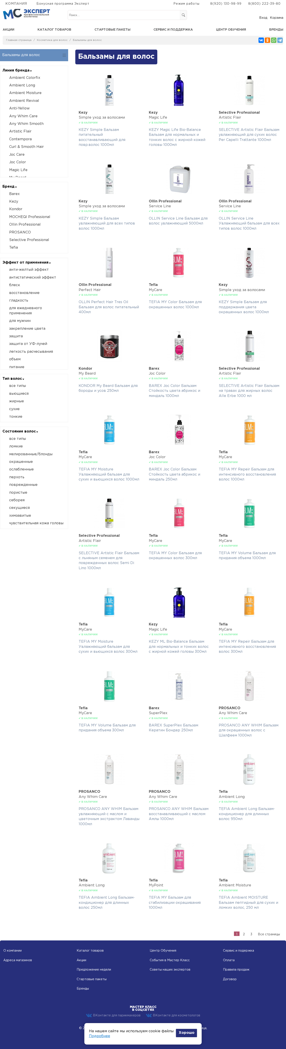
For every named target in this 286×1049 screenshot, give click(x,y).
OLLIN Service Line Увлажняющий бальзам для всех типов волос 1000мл (249, 223)
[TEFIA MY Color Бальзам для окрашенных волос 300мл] (179, 528)
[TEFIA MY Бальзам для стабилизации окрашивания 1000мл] (179, 872)
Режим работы (186, 3)
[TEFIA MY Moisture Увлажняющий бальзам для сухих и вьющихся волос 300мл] (109, 616)
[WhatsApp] (273, 40)
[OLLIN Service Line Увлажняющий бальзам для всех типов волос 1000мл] (249, 193)
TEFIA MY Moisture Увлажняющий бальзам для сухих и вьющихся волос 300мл (108, 646)
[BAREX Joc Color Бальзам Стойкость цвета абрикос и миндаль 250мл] (179, 444)
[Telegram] (280, 40)
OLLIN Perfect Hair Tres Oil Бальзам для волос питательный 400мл (109, 307)
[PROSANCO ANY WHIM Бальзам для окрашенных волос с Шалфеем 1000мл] (249, 700)
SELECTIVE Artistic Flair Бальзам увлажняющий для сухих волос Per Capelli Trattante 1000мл (249, 135)
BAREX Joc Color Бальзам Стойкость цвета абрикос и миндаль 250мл (174, 474)
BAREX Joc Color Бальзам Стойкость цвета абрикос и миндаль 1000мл (174, 391)
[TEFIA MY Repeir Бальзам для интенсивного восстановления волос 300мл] (249, 616)
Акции (8, 29)
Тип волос (12, 378)
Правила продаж (236, 969)
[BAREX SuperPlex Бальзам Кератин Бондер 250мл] (179, 700)
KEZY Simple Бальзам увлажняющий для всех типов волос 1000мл (107, 223)
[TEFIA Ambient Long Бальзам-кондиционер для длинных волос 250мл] (109, 872)
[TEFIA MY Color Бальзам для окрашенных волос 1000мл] (179, 277)
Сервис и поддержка (173, 29)
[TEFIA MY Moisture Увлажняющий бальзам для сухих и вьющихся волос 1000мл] (109, 444)
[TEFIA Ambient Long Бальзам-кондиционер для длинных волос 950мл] (249, 784)
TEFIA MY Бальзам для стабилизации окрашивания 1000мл (175, 902)
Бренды (276, 29)
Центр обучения (231, 29)
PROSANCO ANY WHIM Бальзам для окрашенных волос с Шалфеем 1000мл (248, 730)
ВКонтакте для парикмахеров (117, 1015)
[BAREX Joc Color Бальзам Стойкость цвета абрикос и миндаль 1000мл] (179, 361)
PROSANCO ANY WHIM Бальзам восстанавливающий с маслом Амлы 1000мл (178, 814)
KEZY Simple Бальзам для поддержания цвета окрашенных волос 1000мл (244, 307)
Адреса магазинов (17, 960)
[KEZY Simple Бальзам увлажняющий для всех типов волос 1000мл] (109, 193)
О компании (12, 950)
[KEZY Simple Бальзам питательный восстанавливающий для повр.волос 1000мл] (109, 105)
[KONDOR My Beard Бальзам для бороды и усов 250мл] (109, 361)
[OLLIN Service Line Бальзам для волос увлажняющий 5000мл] (179, 193)
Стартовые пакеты (112, 29)
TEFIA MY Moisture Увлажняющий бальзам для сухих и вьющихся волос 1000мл (109, 474)
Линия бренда (15, 70)
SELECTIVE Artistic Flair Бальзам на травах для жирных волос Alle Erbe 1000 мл (249, 391)
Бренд (8, 186)
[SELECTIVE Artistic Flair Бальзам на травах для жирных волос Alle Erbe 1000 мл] (249, 361)
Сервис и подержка (238, 950)
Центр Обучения (163, 950)
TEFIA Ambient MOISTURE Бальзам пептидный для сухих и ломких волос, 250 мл (248, 902)
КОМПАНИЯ (16, 3)
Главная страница (19, 40)
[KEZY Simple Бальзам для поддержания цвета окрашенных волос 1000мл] (249, 277)
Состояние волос (19, 431)
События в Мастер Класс (170, 960)
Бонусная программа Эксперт (62, 3)
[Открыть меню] (64, 55)
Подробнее (99, 1036)
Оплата (229, 960)
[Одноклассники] (267, 40)
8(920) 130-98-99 (226, 3)
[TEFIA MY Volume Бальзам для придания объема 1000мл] (249, 528)
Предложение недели (94, 969)
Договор (230, 979)
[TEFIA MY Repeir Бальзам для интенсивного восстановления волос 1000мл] (249, 444)
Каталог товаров (54, 29)
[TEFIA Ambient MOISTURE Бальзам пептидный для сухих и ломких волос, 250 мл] (249, 872)
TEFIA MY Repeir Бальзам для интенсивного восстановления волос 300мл (247, 646)
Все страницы (269, 934)
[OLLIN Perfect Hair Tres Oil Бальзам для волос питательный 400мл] (109, 277)
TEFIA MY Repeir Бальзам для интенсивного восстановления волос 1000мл (247, 474)
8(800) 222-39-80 (264, 3)
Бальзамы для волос (87, 40)
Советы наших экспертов (170, 969)
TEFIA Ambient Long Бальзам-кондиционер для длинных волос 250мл (107, 902)
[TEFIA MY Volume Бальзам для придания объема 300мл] (109, 700)
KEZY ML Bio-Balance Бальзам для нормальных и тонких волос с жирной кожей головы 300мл (179, 646)
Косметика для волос (52, 40)
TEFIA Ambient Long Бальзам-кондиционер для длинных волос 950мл (247, 814)
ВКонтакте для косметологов (176, 1015)
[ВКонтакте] (261, 40)
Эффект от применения (25, 262)
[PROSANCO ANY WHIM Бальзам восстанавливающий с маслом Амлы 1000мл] (179, 784)
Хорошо (186, 1032)
